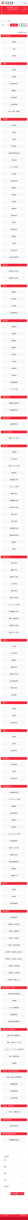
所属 (5, 1180)
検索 (15, 25)
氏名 (5, 1160)
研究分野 (6, 1186)
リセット (20, 1193)
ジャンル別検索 (25, 9)
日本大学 (1, 10)
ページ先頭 (5, 1215)
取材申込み (23, 1215)
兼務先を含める (22, 32)
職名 (5, 1173)
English (25, 3)
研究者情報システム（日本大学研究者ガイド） (12, 9)
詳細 (24, 25)
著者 (5, 1166)
